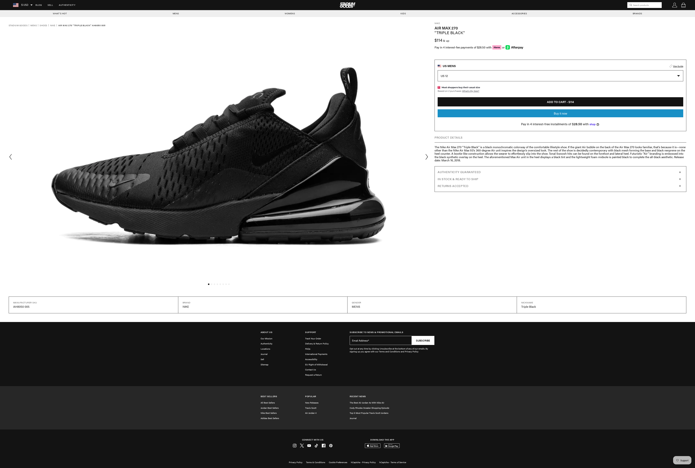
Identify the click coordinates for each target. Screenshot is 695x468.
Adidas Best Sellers (270, 418)
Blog (38, 5)
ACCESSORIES (519, 13)
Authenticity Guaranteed (459, 172)
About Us (266, 332)
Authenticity (67, 5)
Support (310, 332)
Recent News (358, 396)
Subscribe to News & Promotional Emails (376, 332)
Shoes (43, 25)
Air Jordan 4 (310, 413)
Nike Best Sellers (269, 413)
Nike (52, 25)
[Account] (675, 5)
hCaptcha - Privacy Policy (363, 462)
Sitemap (264, 364)
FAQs (307, 348)
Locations (265, 348)
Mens (33, 25)
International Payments (316, 354)
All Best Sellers (268, 402)
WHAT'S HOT (60, 13)
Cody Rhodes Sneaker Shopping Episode (369, 407)
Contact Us (310, 369)
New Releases (312, 402)
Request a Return (313, 374)
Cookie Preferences (338, 462)
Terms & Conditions (315, 462)
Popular (310, 396)
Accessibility (311, 359)
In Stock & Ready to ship (458, 179)
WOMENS (290, 13)
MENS (176, 13)
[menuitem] (39, 5)
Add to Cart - (560, 102)
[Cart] (683, 5)
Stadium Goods (18, 25)
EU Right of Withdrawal (316, 364)
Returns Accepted (453, 186)
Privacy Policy (295, 462)
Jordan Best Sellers (270, 407)
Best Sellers (269, 396)
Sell (50, 5)
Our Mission (266, 338)
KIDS (403, 13)
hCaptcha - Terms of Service (392, 462)
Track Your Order (313, 338)
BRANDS (637, 13)
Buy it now (560, 113)
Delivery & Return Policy (317, 343)
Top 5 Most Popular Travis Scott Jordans (369, 413)
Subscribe (423, 340)
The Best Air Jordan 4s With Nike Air (367, 402)
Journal (264, 354)
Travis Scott (310, 407)
